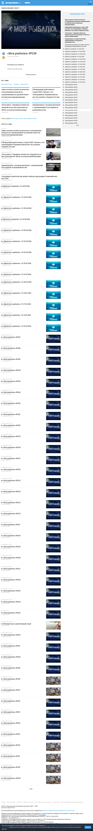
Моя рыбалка (24, 84)
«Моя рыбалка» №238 (71, 110)
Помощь (3, 802)
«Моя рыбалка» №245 (71, 89)
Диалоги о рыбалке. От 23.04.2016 (74, 56)
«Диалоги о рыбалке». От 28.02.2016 (75, 72)
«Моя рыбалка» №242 (71, 97)
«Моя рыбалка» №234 (71, 120)
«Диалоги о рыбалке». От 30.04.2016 (75, 54)
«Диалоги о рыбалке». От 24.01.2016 (75, 74)
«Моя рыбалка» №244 (71, 92)
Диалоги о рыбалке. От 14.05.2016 (74, 49)
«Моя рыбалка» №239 (71, 107)
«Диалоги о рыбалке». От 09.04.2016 (75, 59)
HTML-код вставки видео (14, 69)
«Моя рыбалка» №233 (71, 123)
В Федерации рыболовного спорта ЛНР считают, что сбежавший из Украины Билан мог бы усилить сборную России (45, 93)
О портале (19, 802)
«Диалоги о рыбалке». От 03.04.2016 (75, 61)
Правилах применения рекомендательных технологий (58, 810)
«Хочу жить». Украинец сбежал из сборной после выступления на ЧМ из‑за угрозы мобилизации (15, 107)
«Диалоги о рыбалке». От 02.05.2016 (75, 51)
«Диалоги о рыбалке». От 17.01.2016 (75, 77)
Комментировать (31, 74)
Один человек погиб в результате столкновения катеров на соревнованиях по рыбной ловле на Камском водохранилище (15, 93)
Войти (90, 4)
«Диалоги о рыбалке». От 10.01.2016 (75, 79)
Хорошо (88, 827)
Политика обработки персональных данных (71, 802)
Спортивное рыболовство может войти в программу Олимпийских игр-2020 (77, 45)
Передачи (16, 84)
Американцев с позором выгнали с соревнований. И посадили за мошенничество (46, 107)
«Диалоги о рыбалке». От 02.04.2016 (75, 64)
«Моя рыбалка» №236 (71, 115)
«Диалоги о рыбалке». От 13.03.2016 (75, 69)
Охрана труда (55, 802)
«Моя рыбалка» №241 (71, 102)
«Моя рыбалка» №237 (30, 118)
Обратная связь (11, 802)
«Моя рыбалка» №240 (71, 105)
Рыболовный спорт (10, 8)
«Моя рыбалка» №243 (71, 95)
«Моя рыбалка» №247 (71, 84)
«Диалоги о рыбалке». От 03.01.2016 (75, 82)
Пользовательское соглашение (43, 802)
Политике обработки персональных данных (58, 825)
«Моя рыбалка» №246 (71, 87)
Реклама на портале (28, 802)
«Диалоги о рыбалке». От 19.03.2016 (75, 67)
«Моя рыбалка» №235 (71, 118)
